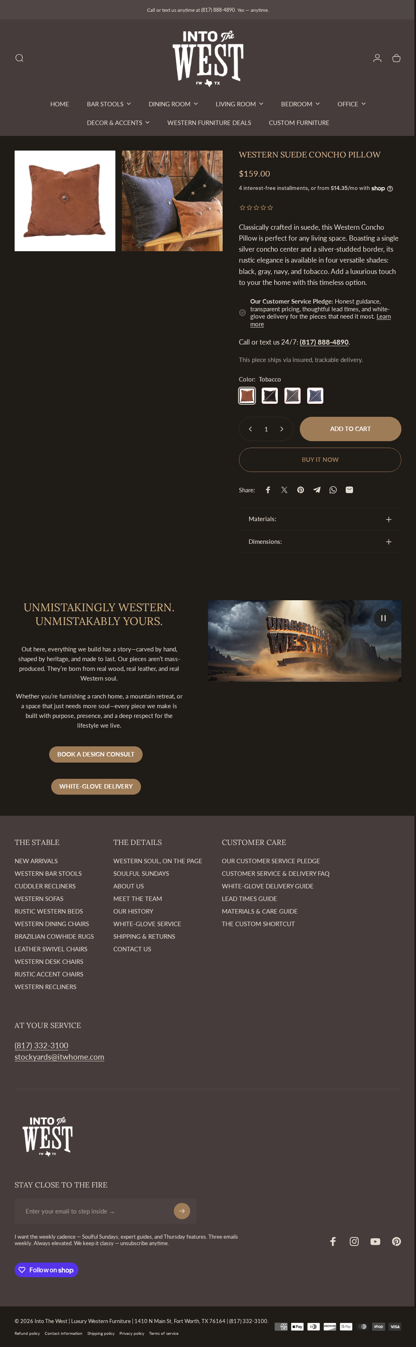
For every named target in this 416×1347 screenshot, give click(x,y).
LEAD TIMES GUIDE (249, 898)
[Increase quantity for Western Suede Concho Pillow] (277, 429)
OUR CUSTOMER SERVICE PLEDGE (271, 860)
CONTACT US (132, 949)
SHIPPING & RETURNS (144, 936)
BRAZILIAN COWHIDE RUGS (54, 936)
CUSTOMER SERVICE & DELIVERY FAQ (275, 873)
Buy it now (314, 459)
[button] (377, 618)
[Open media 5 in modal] (168, 199)
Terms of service (163, 1339)
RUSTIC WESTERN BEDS (49, 911)
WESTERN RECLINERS (45, 986)
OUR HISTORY (133, 911)
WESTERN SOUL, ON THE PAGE (157, 860)
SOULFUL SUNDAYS (141, 873)
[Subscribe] (182, 1211)
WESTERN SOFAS (39, 898)
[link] (41, 1045)
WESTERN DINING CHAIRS (52, 923)
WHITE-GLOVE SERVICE (147, 923)
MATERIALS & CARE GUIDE (260, 911)
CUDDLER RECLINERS (45, 886)
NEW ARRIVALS (36, 860)
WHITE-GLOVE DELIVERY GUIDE (268, 886)
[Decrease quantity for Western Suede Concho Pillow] (242, 429)
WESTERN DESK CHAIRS (49, 961)
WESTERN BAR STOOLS (48, 873)
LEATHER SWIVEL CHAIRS (51, 949)
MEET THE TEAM (137, 898)
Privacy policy (131, 1339)
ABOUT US (128, 886)
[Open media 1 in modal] (64, 199)
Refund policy (27, 1339)
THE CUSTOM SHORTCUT (258, 923)
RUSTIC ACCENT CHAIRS (49, 974)
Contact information (63, 1339)
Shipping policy (101, 1339)
